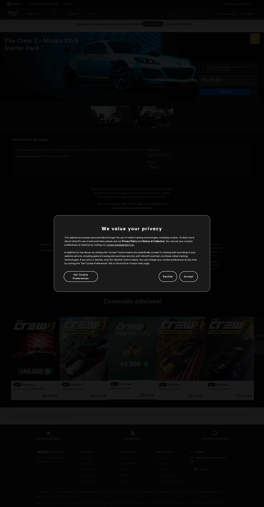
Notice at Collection (153, 241)
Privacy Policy (129, 241)
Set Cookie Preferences (81, 276)
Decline (168, 276)
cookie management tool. (120, 244)
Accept (189, 276)
